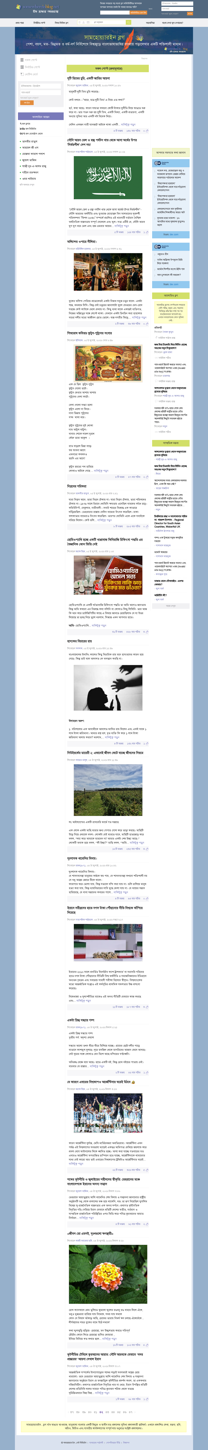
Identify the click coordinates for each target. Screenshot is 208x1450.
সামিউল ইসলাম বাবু (165, 531)
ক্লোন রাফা (167, 352)
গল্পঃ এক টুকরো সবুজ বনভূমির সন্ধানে (168, 539)
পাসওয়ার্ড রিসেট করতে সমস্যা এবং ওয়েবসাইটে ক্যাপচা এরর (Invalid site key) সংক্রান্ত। (170, 368)
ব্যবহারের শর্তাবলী (96, 1442)
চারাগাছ (166, 375)
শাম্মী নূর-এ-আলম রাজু (34, 166)
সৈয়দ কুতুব (168, 332)
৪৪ (113, 1412)
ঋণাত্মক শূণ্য (161, 574)
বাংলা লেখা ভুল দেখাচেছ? (172, 23)
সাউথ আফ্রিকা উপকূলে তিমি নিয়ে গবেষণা (170, 261)
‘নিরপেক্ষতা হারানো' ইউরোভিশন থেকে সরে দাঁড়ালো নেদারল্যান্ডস (171, 200)
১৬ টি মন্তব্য (117, 849)
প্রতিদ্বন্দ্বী (158, 327)
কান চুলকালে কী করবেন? (169, 274)
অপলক (79, 648)
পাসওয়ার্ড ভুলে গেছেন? (169, 14)
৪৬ (125, 1412)
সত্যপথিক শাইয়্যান (84, 151)
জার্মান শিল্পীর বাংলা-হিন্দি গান (171, 269)
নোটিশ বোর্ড (31, 74)
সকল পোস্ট (31, 60)
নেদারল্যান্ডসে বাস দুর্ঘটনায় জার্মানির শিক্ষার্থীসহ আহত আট (171, 210)
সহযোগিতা (150, 23)
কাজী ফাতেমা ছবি (84, 1240)
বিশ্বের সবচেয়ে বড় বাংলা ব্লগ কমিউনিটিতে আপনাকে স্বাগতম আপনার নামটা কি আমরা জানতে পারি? (121, 5)
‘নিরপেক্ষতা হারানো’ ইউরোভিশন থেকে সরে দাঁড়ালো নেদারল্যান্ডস (171, 187)
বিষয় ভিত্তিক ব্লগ (61, 23)
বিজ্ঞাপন (144, 58)
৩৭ (72, 1412)
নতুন (165, 426)
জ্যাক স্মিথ (80, 551)
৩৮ (78, 1412)
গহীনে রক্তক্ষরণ (30, 172)
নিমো (158, 473)
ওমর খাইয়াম (29, 178)
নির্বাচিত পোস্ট (39, 23)
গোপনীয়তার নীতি (113, 1442)
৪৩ (107, 1412)
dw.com (174, 234)
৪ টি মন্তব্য (118, 130)
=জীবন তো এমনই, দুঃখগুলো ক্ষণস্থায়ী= (90, 1234)
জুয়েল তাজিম (29, 160)
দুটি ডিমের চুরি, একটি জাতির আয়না (88, 78)
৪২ (101, 1412)
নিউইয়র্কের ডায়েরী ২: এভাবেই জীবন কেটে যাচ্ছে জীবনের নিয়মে (105, 753)
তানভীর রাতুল (29, 141)
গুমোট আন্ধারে (160, 552)
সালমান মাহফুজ (163, 545)
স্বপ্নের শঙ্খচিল (162, 488)
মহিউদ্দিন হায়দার (83, 248)
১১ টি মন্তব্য (118, 1007)
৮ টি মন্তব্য (118, 526)
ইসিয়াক (79, 340)
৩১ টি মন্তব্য (117, 631)
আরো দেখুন (171, 606)
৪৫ (119, 1412)
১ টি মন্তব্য (120, 1399)
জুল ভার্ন (160, 588)
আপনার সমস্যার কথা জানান (171, 152)
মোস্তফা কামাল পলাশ (33, 154)
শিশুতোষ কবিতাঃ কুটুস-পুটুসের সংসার (89, 333)
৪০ (90, 1412)
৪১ (95, 1412)
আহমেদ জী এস (30, 147)
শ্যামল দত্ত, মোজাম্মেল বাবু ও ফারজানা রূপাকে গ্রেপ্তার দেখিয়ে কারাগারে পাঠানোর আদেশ (171, 174)
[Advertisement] (171, 102)
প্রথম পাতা (20, 23)
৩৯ (84, 1412)
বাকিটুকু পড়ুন (128, 124)
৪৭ (130, 1412)
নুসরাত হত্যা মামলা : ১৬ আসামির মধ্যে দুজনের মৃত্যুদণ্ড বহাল (171, 222)
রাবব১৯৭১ (81, 865)
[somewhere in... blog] (37, 8)
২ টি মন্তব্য (119, 323)
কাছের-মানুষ (81, 760)
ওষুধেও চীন (162, 254)
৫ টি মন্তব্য (119, 232)
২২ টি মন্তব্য (118, 1170)
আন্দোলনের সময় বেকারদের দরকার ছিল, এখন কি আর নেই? (170, 482)
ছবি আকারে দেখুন (27, 184)
